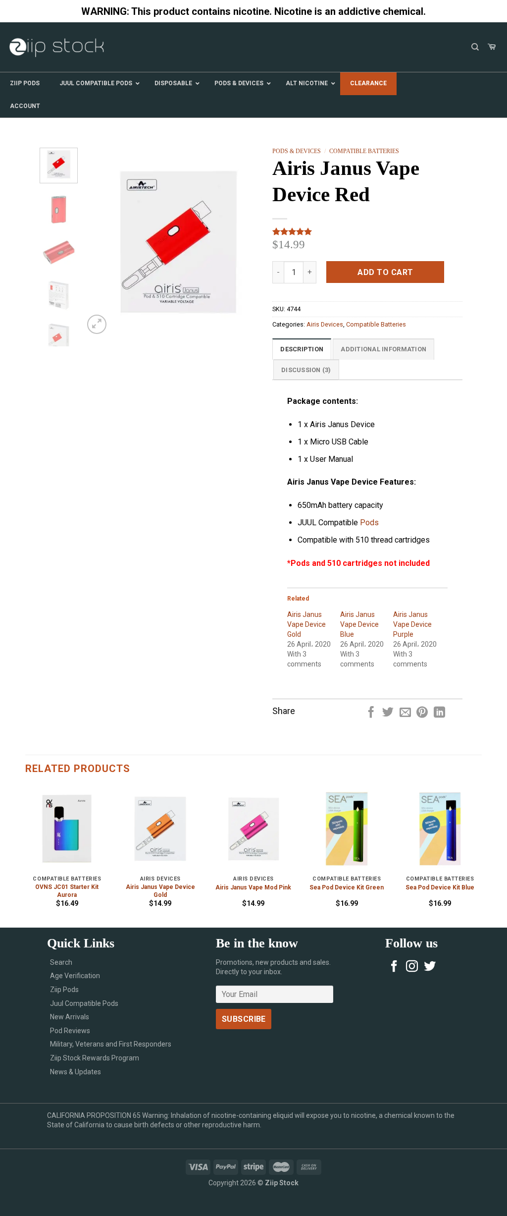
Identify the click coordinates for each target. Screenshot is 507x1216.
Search (61, 962)
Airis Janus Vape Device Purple (412, 624)
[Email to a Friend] (405, 713)
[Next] (256, 242)
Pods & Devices (296, 151)
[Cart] (492, 47)
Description (301, 349)
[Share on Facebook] (370, 713)
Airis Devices (324, 324)
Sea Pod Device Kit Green (346, 887)
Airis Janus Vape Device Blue (359, 624)
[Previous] (100, 242)
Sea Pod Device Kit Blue (440, 887)
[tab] (301, 348)
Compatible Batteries (364, 151)
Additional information (383, 349)
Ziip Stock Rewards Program (94, 1058)
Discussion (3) (306, 370)
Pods (369, 522)
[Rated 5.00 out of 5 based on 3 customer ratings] (367, 231)
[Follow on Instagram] (412, 967)
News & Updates (75, 1072)
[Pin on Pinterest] (422, 713)
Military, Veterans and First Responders (110, 1044)
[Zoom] (96, 324)
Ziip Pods (64, 990)
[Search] (475, 47)
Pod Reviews (70, 1031)
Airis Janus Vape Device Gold (306, 624)
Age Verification (75, 976)
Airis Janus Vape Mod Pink (253, 887)
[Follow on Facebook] (394, 967)
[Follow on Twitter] (430, 967)
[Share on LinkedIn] (439, 713)
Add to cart (385, 272)
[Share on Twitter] (388, 713)
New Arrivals (69, 1017)
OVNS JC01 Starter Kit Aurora (67, 891)
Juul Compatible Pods (84, 1003)
